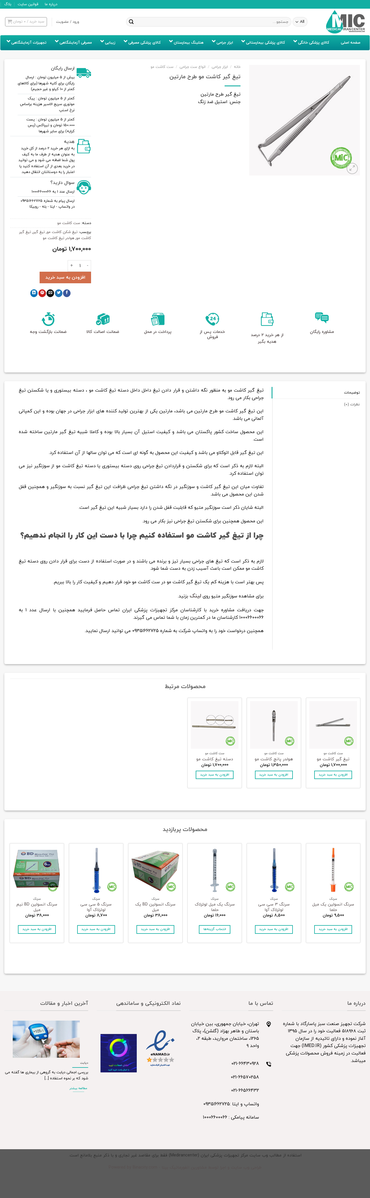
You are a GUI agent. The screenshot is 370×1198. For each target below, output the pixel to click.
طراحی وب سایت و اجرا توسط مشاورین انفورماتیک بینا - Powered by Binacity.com (185, 1168)
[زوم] (352, 168)
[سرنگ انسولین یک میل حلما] (333, 870)
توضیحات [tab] (352, 392)
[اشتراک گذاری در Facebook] (67, 293)
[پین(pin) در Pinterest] (42, 293)
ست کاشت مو (162, 67)
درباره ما (51, 4)
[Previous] (359, 894)
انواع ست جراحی (193, 67)
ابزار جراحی (220, 67)
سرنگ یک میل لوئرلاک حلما (215, 907)
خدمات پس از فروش (212, 334)
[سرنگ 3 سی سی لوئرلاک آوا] (274, 870)
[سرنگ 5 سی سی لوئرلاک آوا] (96, 870)
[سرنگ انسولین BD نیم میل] (37, 870)
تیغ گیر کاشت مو (333, 759)
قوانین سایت (28, 4)
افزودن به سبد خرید (65, 277)
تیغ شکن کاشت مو (62, 232)
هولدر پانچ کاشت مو (274, 759)
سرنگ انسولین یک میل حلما (333, 907)
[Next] (10, 894)
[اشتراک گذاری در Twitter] (58, 293)
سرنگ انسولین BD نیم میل (36, 907)
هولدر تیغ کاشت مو (58, 238)
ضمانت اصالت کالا (102, 332)
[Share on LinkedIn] (34, 293)
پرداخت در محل (157, 332)
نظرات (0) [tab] (352, 404)
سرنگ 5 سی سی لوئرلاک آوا (96, 907)
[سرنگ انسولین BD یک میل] (155, 870)
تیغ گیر (39, 232)
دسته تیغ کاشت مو (214, 759)
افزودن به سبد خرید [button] (333, 774)
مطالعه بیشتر (78, 1088)
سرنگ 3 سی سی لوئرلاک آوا (274, 907)
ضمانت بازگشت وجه (48, 332)
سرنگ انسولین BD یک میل (155, 907)
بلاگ (7, 4)
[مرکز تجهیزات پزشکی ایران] (346, 22)
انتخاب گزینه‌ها (215, 929)
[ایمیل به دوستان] (50, 293)
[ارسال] (131, 22)
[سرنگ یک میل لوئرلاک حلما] (214, 870)
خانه (237, 67)
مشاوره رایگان (322, 332)
